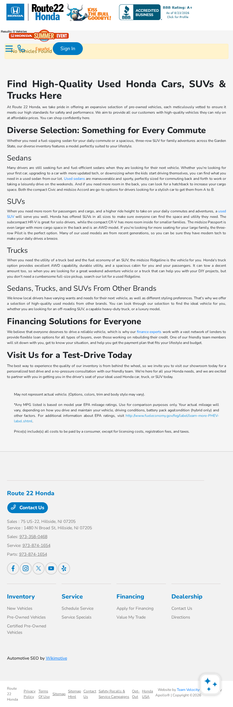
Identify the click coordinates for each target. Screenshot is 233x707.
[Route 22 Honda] (98, 12)
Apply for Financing (135, 608)
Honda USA (147, 694)
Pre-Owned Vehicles (26, 617)
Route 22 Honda (12, 694)
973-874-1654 (36, 545)
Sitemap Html (74, 694)
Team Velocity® (189, 689)
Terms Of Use (44, 694)
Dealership (186, 596)
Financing (130, 596)
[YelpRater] (64, 568)
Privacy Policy (29, 694)
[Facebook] (13, 568)
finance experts (149, 331)
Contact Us (31, 507)
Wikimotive (56, 658)
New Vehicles (19, 608)
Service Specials (77, 617)
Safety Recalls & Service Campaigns (114, 694)
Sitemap (59, 694)
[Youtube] (51, 568)
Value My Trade (131, 617)
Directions (180, 617)
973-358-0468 (33, 537)
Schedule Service (77, 608)
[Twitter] (38, 568)
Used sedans (74, 178)
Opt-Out (136, 694)
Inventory (21, 596)
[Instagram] (26, 568)
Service (72, 596)
